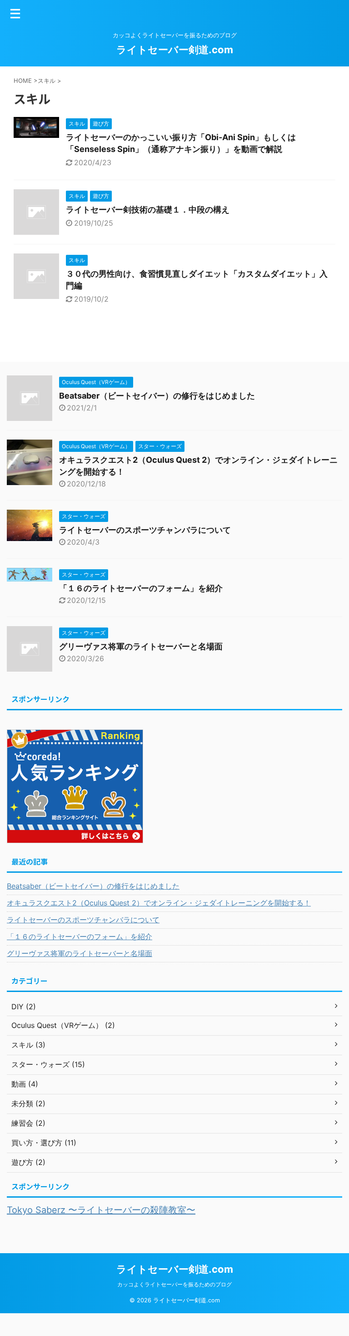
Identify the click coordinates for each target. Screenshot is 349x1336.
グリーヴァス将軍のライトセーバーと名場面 (141, 646)
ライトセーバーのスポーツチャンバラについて (145, 530)
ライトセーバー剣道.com (174, 50)
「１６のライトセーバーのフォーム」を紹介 (141, 588)
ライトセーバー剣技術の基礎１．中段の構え (147, 209)
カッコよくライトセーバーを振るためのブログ (174, 1284)
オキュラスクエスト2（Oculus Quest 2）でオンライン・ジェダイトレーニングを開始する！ (159, 902)
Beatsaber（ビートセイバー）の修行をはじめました (157, 395)
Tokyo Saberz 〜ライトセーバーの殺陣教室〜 (101, 1209)
